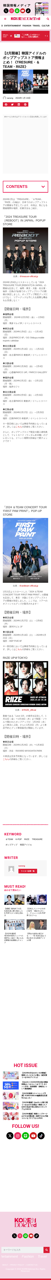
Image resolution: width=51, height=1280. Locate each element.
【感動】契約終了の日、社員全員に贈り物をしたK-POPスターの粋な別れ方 (13, 912)
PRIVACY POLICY (17, 1265)
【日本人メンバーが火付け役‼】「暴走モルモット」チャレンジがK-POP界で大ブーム (36, 912)
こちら (19, 426)
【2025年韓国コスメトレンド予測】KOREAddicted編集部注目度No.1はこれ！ (34, 1095)
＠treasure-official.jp (29, 276)
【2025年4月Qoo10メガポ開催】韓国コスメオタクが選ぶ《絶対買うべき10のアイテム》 (34, 1075)
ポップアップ (11, 845)
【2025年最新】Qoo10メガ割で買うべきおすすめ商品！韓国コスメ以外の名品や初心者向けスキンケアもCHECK (35, 1105)
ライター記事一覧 (28, 871)
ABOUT (5, 1265)
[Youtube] (22, 10)
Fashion (27, 25)
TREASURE (37, 839)
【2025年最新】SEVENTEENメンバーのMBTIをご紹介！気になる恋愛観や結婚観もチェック (14, 938)
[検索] (46, 1250)
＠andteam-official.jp (28, 585)
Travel (36, 25)
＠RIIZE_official (29, 710)
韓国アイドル (26, 845)
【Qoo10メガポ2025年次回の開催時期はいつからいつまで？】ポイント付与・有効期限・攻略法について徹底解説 (35, 1085)
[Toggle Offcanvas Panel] (5, 18)
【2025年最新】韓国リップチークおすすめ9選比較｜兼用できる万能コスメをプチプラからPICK (35, 1116)
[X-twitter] (9, 1135)
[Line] (17, 10)
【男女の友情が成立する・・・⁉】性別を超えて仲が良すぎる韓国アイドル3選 (36, 937)
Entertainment (12, 25)
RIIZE (26, 839)
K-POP (19, 839)
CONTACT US (31, 1265)
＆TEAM (9, 839)
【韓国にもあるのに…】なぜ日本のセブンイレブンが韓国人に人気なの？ (35, 37)
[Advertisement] (25, 146)
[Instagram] (11, 10)
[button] (48, 18)
